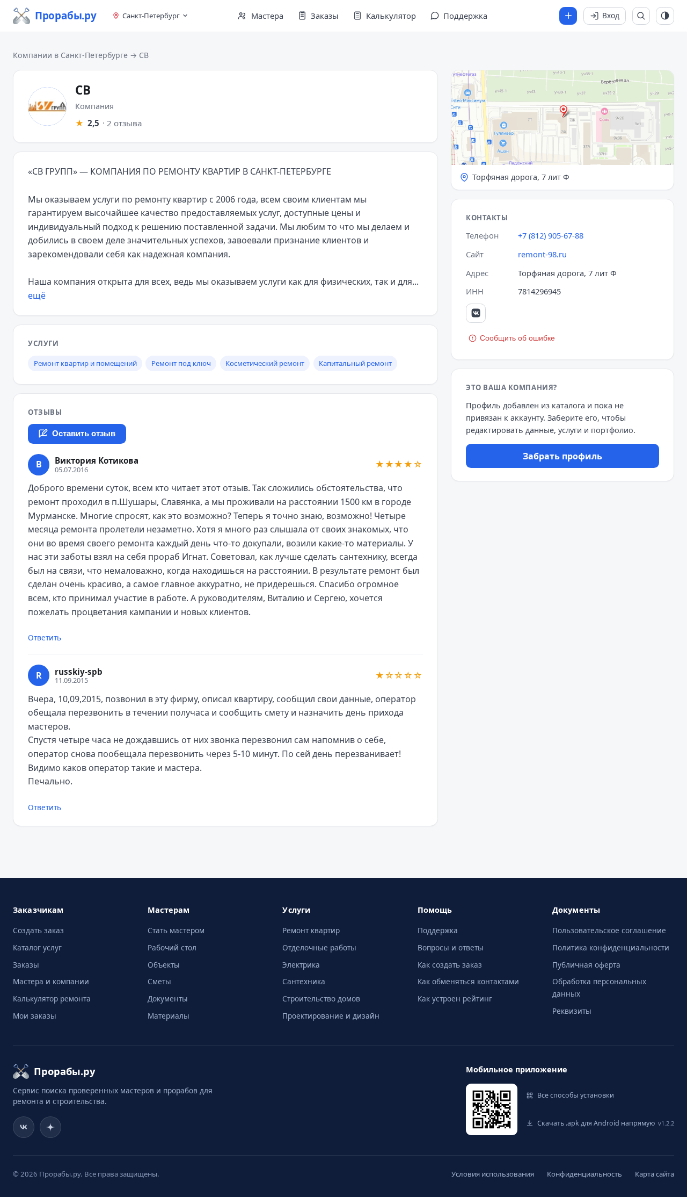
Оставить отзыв (83, 433)
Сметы (159, 981)
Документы (168, 998)
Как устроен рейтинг (455, 998)
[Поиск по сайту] (641, 16)
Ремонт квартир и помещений (85, 363)
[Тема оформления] (665, 16)
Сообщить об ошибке (517, 338)
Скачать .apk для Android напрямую (605, 1123)
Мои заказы (34, 1016)
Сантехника (303, 981)
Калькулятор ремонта (52, 998)
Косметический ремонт (264, 363)
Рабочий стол (172, 947)
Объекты (164, 965)
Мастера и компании (51, 981)
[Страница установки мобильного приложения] (491, 1109)
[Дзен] (50, 1127)
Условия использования (492, 1174)
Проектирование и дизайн (330, 1016)
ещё (37, 295)
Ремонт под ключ (181, 363)
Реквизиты (571, 1011)
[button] (562, 130)
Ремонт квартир (311, 930)
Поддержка (438, 930)
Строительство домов (321, 998)
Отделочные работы (319, 947)
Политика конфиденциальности (610, 947)
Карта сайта (654, 1174)
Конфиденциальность (584, 1174)
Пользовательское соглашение (609, 930)
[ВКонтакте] (476, 313)
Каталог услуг (37, 947)
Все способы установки (575, 1095)
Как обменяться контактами (468, 981)
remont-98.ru (542, 254)
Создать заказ (38, 930)
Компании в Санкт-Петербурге (70, 55)
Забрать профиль (562, 456)
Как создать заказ (450, 965)
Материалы (168, 1016)
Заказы (26, 965)
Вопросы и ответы (451, 947)
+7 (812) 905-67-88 (550, 235)
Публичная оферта (586, 965)
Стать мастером (176, 930)
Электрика (301, 965)
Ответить (44, 637)
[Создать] (568, 16)
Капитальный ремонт (355, 363)
